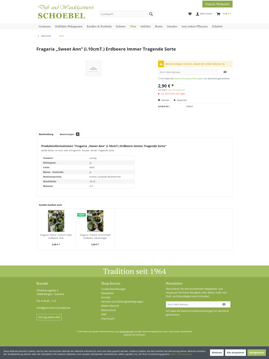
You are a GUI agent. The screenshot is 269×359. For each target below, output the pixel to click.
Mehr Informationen (181, 354)
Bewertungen (69, 134)
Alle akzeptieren (235, 352)
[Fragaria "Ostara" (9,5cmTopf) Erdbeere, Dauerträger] (95, 221)
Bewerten (182, 100)
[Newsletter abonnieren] (223, 304)
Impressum (108, 318)
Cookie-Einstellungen (113, 289)
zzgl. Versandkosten (176, 90)
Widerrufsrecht (110, 305)
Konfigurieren (256, 352)
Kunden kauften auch (50, 204)
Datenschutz (108, 310)
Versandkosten (127, 331)
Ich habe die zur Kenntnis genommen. (195, 78)
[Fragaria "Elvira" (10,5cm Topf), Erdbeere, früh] (56, 221)
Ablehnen (217, 352)
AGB (103, 314)
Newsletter (107, 293)
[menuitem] (126, 14)
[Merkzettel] (190, 14)
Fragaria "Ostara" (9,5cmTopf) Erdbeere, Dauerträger (95, 236)
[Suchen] (151, 14)
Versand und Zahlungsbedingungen (122, 301)
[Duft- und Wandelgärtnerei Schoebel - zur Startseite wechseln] (66, 12)
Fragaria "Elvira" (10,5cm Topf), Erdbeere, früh (56, 236)
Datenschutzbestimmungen (188, 78)
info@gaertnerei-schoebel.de (53, 308)
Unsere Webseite (217, 4)
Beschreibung (46, 134)
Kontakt (105, 297)
